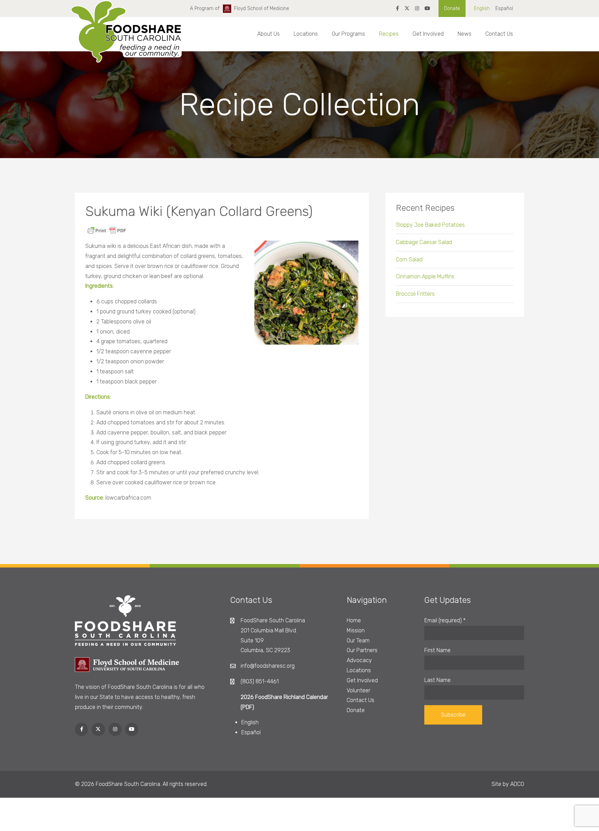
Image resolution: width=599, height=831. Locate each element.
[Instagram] (417, 8)
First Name (437, 650)
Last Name (437, 680)
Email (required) (445, 620)
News (464, 34)
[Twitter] (407, 8)
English (482, 8)
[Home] (126, 38)
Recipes (389, 34)
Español (504, 8)
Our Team (358, 640)
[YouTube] (427, 8)
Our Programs (348, 34)
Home (354, 620)
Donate (452, 8)
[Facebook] (397, 8)
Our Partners (362, 650)
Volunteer (358, 690)
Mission (356, 630)
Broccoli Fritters (415, 294)
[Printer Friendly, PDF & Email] (106, 230)
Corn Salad (409, 259)
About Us (268, 34)
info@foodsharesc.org (268, 666)
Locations (306, 34)
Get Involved (428, 34)
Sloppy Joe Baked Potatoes (430, 225)
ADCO (517, 784)
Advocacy (359, 660)
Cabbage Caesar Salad (424, 242)
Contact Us (499, 34)
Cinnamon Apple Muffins (425, 276)
